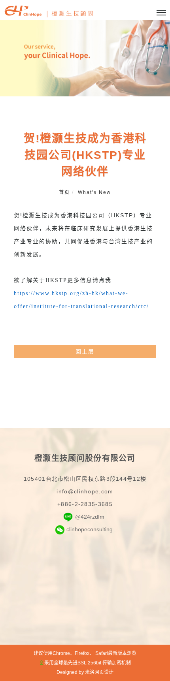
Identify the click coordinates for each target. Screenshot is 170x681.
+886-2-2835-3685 (85, 504)
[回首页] (49, 12)
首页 (64, 192)
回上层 (85, 351)
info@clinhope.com (85, 491)
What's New (94, 192)
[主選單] (161, 13)
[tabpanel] (85, 58)
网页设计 (103, 672)
